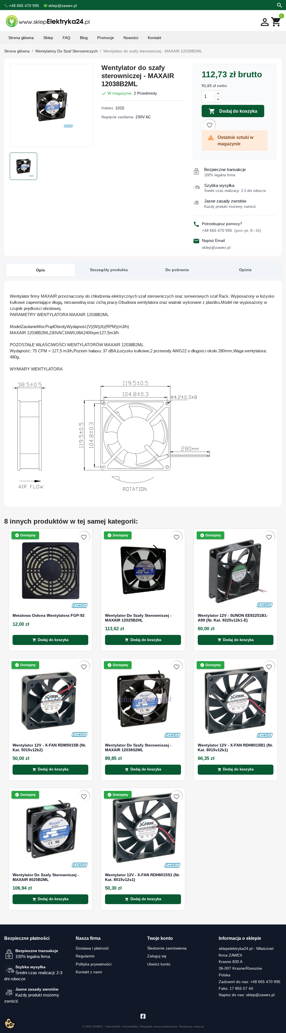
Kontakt (154, 37)
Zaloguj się (156, 956)
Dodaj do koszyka (233, 111)
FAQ (66, 37)
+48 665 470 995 (231, 230)
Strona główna (21, 37)
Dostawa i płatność (92, 948)
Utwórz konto (158, 964)
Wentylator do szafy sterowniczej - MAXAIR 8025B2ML (46, 877)
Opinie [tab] (245, 270)
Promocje (105, 37)
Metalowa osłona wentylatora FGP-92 (49, 615)
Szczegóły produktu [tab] (109, 270)
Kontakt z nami (89, 972)
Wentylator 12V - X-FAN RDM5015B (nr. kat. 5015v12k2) (49, 747)
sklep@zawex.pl (216, 247)
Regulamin (85, 956)
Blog (84, 37)
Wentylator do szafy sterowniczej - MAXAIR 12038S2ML (138, 747)
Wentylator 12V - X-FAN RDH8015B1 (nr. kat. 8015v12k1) (235, 747)
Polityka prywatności (93, 964)
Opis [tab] (40, 270)
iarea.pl (199, 1026)
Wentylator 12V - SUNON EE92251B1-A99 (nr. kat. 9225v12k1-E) (233, 617)
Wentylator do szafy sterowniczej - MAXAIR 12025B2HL (138, 617)
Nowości (130, 37)
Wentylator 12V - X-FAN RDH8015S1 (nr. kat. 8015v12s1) (142, 877)
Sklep (48, 37)
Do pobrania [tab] (177, 270)
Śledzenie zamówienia (167, 948)
